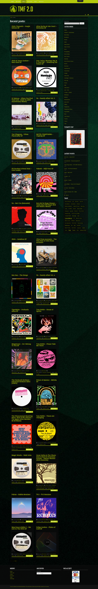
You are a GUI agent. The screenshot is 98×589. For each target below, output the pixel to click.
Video (11, 577)
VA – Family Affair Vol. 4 (45, 275)
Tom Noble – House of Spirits (44, 310)
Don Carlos (52, 89)
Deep (65, 42)
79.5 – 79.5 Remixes (43, 494)
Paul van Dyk (74, 223)
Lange (78, 215)
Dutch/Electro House (68, 61)
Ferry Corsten (81, 211)
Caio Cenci (38, 54)
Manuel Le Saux (79, 218)
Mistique (73, 220)
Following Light (67, 213)
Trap (65, 123)
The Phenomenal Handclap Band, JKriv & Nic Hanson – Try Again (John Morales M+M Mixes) (22, 418)
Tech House (66, 116)
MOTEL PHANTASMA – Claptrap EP (44, 135)
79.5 (54, 519)
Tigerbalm (14, 338)
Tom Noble (38, 338)
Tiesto (66, 230)
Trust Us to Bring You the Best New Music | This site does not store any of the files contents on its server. (29, 586)
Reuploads (79, 225)
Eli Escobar (30, 195)
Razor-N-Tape (22, 54)
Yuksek (37, 195)
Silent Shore (74, 227)
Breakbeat (66, 37)
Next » (16, 560)
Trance (65, 121)
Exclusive (76, 211)
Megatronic (14, 372)
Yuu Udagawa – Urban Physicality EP (20, 135)
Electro (65, 63)
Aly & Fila (81, 201)
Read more (29, 55)
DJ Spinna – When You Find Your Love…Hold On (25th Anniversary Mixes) (22, 100)
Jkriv (16, 89)
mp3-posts (66, 102)
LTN (74, 218)
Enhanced (67, 211)
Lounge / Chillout (68, 92)
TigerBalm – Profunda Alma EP (20, 310)
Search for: (66, 21)
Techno (66, 118)
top (43, 125)
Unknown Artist (83, 230)
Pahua (13, 521)
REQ (75, 225)
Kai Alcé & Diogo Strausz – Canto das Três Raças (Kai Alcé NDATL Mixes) (46, 204)
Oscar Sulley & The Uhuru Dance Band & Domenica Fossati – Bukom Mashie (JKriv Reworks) (46, 457)
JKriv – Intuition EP (19, 239)
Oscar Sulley (50, 486)
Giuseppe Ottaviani (68, 215)
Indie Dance (23, 87)
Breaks (65, 39)
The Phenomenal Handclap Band (22, 447)
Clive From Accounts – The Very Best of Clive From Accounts (46, 240)
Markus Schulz (67, 220)
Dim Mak (70, 208)
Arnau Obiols (54, 300)
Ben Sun (31, 300)
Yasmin (38, 303)
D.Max (66, 208)
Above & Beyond (68, 201)
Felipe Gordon (53, 554)
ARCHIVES (39, 571)
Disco (43, 53)
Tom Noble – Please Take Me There (46, 345)
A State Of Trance (76, 206)
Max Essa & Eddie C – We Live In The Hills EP (21, 528)
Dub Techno (66, 56)
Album (18, 195)
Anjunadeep (73, 203)
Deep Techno (67, 46)
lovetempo (14, 231)
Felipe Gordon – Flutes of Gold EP (45, 528)
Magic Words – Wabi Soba (21, 455)
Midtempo (66, 94)
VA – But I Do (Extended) (21, 203)
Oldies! (65, 104)
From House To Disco (21, 230)
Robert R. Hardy (67, 227)
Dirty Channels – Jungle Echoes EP (21, 27)
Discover (74, 208)
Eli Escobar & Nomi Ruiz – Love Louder (22, 169)
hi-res (74, 216)
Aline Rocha (54, 53)
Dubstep (66, 58)
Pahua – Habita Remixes (21, 494)
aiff (73, 201)
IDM (65, 85)
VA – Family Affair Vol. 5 (45, 98)
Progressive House (68, 109)
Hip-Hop (66, 80)
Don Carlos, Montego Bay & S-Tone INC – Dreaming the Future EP (46, 62)
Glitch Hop (66, 75)
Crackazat (29, 228)
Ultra (78, 230)
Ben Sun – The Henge (20, 275)
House (18, 53)
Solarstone (79, 227)
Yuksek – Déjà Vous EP (44, 168)
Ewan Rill (71, 211)
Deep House (43, 89)
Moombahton (67, 99)
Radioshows (67, 225)
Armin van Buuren (68, 206)
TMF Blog (12, 578)
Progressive (66, 106)
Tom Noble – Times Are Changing (45, 417)
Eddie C (24, 554)
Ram (72, 225)
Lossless (14, 54)
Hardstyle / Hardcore (68, 78)
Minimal (66, 97)
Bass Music (66, 35)
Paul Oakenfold (68, 223)
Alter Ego (76, 201)
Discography (67, 51)
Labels (11, 574)
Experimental (67, 68)
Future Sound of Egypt (76, 213)
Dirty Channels (26, 53)
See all (66, 195)
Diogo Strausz (51, 231)
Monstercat (78, 220)
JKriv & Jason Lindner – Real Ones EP (21, 61)
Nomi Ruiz (18, 197)
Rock (65, 114)
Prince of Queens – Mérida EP (46, 381)
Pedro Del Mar (80, 223)
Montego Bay (44, 90)
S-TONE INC (49, 90)
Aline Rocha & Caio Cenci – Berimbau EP (46, 27)
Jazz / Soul (66, 90)
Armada (78, 203)
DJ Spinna (25, 126)
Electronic (66, 66)
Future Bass (66, 70)
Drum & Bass (67, 54)
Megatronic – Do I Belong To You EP (21, 345)
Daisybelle (14, 230)
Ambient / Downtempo (69, 32)
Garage (65, 73)
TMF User (12, 572)
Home (11, 17)
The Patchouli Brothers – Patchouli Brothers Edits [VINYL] (21, 381)
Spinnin (83, 227)
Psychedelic (66, 111)
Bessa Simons (39, 302)
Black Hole (83, 206)
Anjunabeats (67, 203)
